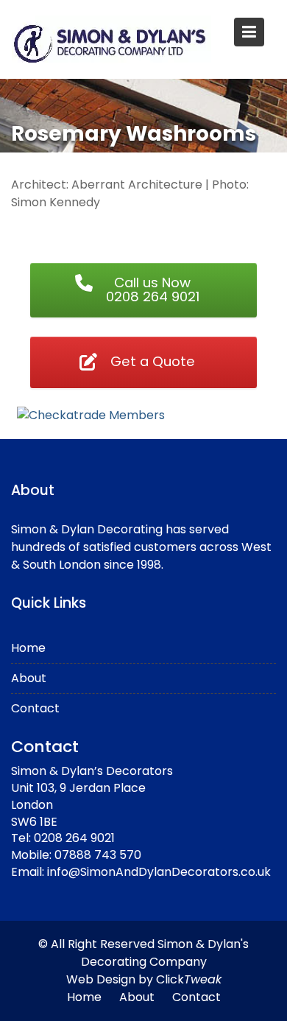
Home (28, 647)
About (28, 678)
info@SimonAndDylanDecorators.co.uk (159, 871)
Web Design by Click (144, 979)
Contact (35, 708)
